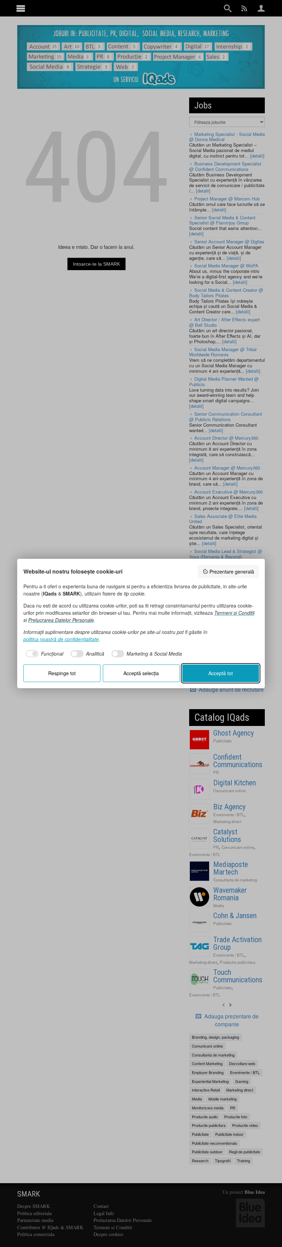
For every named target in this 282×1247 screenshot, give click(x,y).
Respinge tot (62, 673)
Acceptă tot (220, 673)
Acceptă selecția (141, 673)
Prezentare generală (231, 571)
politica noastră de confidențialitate (61, 639)
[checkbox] (43, 654)
